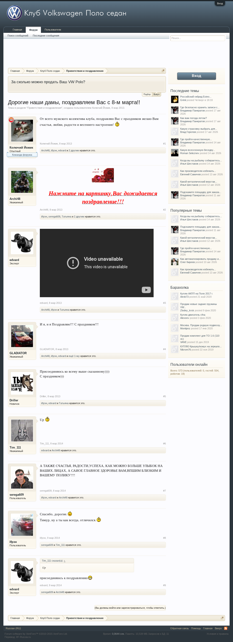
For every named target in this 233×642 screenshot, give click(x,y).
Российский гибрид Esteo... (195, 96)
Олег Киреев (187, 262)
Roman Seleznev (189, 153)
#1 (164, 143)
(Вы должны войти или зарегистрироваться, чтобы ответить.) (130, 607)
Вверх (218, 628)
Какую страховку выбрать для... (198, 128)
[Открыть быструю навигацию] (163, 70)
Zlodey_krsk (187, 310)
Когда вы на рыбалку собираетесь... (201, 160)
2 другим (74, 150)
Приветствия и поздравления (44, 107)
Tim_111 (15, 447)
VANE (183, 342)
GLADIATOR (18, 353)
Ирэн (54, 150)
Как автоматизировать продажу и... (200, 259)
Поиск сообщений (18, 35)
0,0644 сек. (118, 633)
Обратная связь (179, 628)
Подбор (147, 94)
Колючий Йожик (101, 107)
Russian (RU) (13, 628)
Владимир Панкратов (192, 110)
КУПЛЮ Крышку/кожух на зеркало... (201, 346)
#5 (164, 396)
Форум (33, 29)
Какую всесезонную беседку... (197, 150)
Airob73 (184, 296)
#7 (164, 490)
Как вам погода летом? (193, 118)
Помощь (196, 628)
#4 (164, 349)
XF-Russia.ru (23, 637)
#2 (164, 209)
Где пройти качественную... (196, 139)
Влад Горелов (188, 132)
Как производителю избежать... (198, 171)
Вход (220, 3)
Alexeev (184, 318)
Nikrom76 (185, 349)
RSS (225, 628)
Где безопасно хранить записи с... (200, 107)
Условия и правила (217, 633)
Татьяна (66, 216)
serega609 (54, 216)
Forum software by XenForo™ (36, 633)
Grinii (183, 100)
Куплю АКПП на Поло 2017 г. (196, 293)
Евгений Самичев (190, 174)
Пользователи (53, 29)
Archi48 (45, 150)
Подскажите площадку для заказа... (200, 192)
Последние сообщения (46, 35)
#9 (164, 585)
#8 (164, 537)
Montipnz (185, 328)
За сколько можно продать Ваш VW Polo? (48, 82)
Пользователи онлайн (189, 364)
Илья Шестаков (189, 163)
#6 (164, 443)
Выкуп (157, 94)
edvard (62, 150)
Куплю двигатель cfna (192, 314)
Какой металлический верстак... (198, 181)
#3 (164, 303)
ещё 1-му (74, 356)
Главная (17, 29)
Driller (14, 400)
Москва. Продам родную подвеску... (201, 325)
